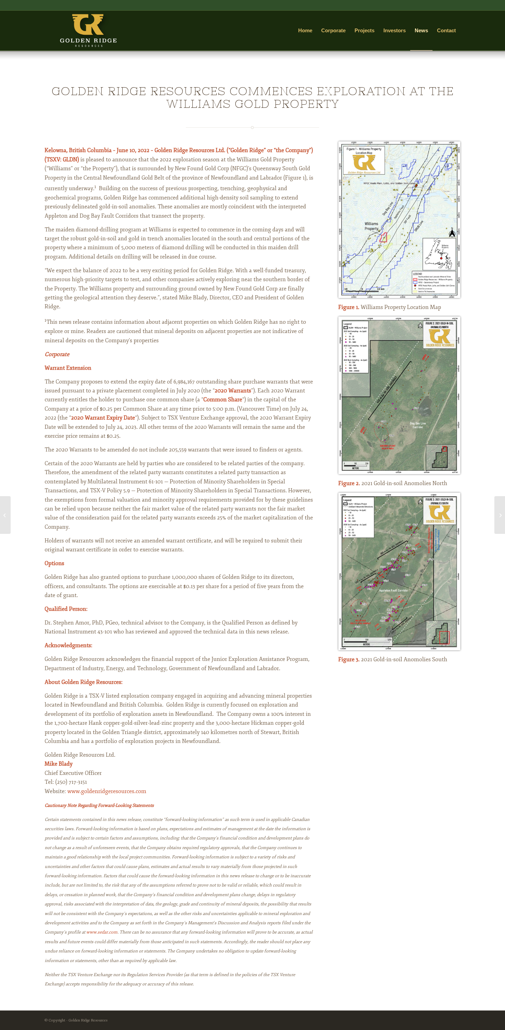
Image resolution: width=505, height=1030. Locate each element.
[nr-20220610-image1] (399, 219)
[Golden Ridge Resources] (88, 30)
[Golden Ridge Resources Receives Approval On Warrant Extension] (499, 515)
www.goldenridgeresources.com (106, 791)
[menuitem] (305, 30)
